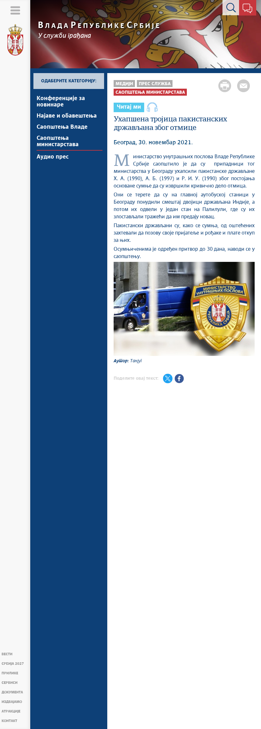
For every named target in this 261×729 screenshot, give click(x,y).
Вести (7, 654)
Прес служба (155, 84)
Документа (12, 692)
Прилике (10, 673)
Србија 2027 (13, 663)
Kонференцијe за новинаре (61, 102)
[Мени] (15, 10)
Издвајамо (12, 702)
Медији (124, 84)
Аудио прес (53, 157)
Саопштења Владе (62, 127)
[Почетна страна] (15, 40)
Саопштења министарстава (58, 141)
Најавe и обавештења (67, 116)
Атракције (11, 711)
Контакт (9, 721)
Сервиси (10, 683)
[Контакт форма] (247, 9)
